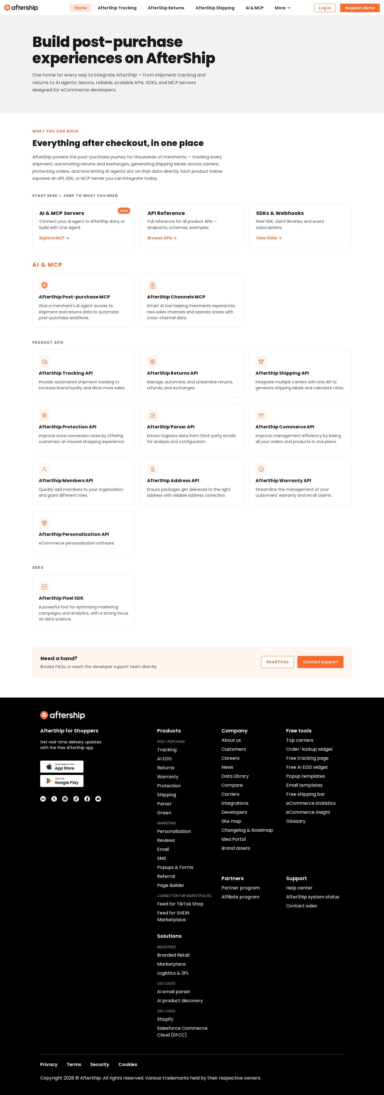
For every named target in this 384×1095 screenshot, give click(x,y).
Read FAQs (277, 662)
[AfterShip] (37, 8)
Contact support (320, 662)
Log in (325, 8)
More (280, 8)
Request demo (360, 8)
